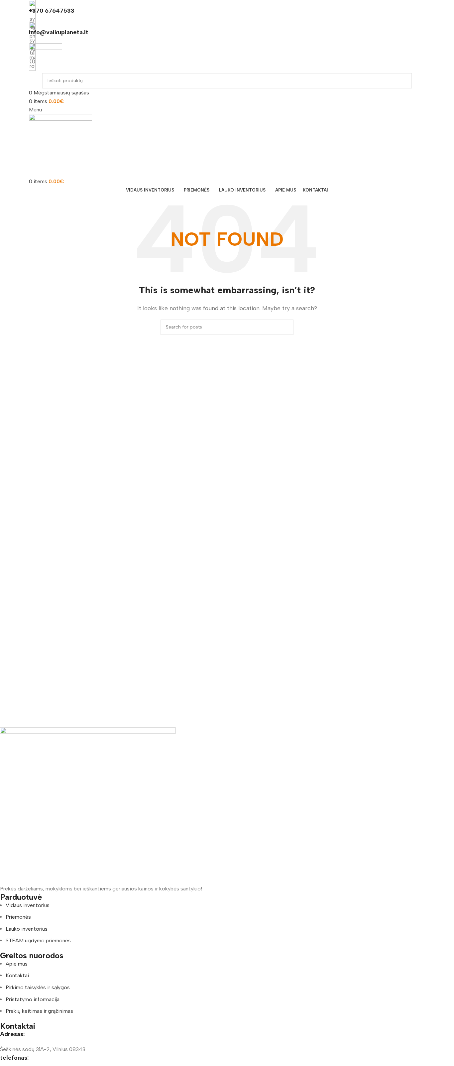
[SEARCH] (404, 80)
